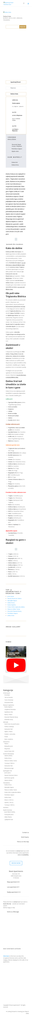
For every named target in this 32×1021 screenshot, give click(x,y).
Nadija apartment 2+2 (14, 892)
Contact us (25, 832)
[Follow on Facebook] (11, 920)
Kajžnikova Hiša (8, 712)
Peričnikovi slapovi (9, 795)
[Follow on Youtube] (21, 920)
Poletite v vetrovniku (9, 734)
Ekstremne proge (9, 768)
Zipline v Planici (8, 731)
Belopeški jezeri (8, 746)
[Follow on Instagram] (14, 920)
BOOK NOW (16, 863)
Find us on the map (23, 842)
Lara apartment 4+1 (13, 887)
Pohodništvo (6, 20)
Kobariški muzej (8, 719)
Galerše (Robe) (8, 755)
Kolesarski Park (8, 729)
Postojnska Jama (8, 814)
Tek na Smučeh (8, 697)
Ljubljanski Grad (8, 819)
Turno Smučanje (8, 700)
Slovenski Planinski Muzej (11, 717)
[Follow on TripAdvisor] (17, 920)
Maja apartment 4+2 (13, 882)
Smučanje (7, 695)
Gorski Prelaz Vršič (9, 751)
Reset (6, 18)
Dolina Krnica (7, 758)
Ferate (6, 736)
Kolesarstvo (6, 741)
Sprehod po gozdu (9, 778)
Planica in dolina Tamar (10, 760)
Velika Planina (8, 817)
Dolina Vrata (7, 16)
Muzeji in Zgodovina (8, 705)
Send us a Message (13, 912)
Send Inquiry (25, 837)
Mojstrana (8, 278)
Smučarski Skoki (8, 702)
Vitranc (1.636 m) (8, 800)
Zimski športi (6, 693)
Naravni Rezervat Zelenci (11, 775)
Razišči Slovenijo (7, 810)
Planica (6, 743)
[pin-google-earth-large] (16, 549)
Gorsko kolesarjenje (8, 754)
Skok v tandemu (8, 739)
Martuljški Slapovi (9, 787)
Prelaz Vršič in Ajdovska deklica (12, 792)
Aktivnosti (19, 18)
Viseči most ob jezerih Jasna (11, 724)
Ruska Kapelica (8, 707)
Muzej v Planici (8, 714)
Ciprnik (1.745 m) (8, 802)
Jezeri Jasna (7, 773)
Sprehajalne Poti (7, 771)
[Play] (16, 665)
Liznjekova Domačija (10, 709)
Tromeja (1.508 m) (9, 763)
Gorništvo (5, 807)
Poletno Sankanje (9, 726)
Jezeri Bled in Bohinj (9, 812)
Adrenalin (5, 722)
